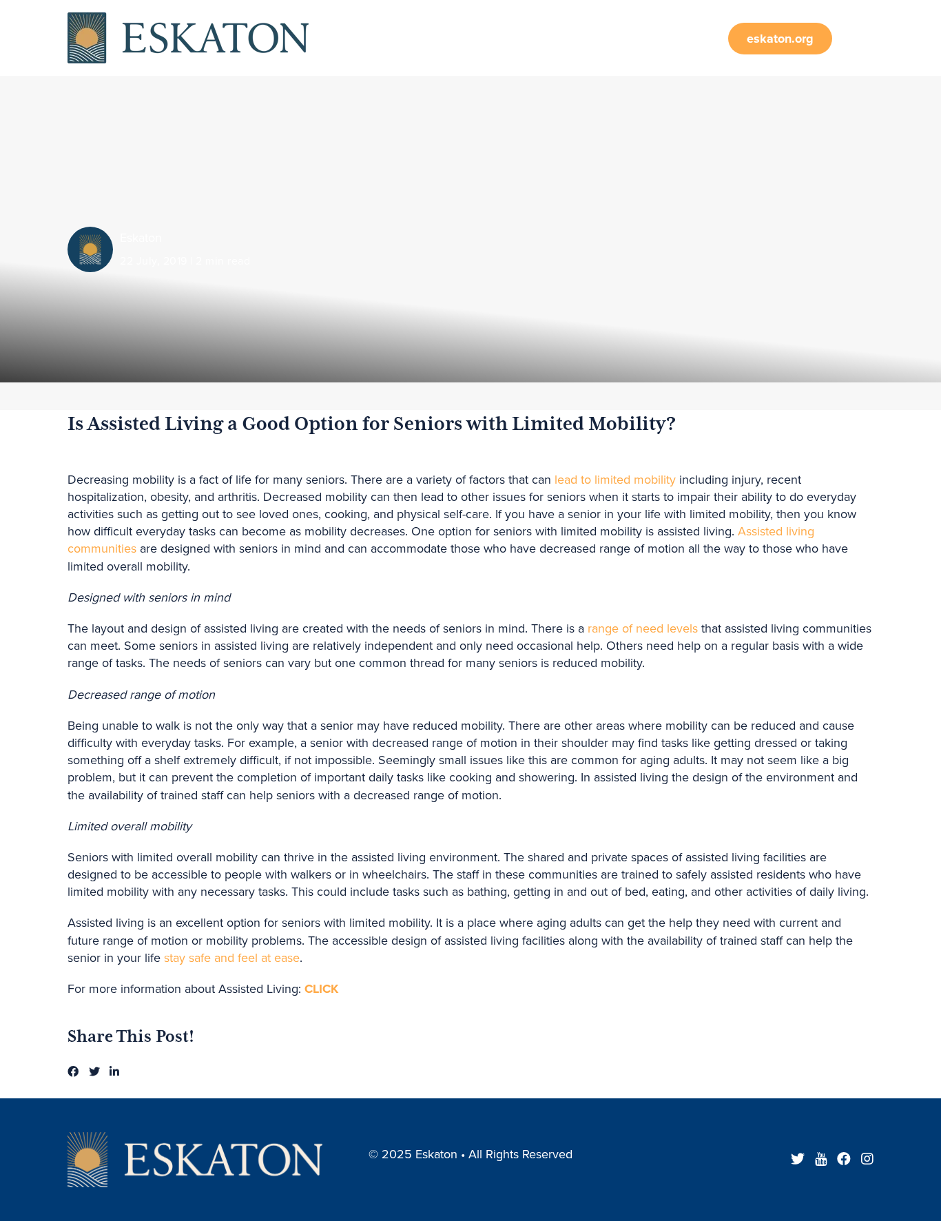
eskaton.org (780, 38)
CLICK (321, 988)
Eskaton (141, 237)
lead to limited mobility (615, 479)
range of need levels (643, 628)
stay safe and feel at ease (232, 957)
